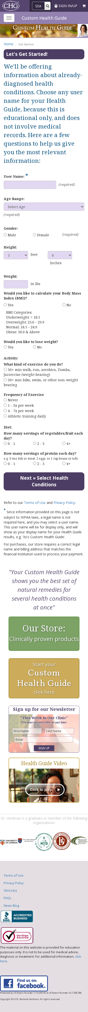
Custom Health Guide (44, 18)
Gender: (11, 228)
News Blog (11, 905)
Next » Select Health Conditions (44, 481)
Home (8, 44)
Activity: (11, 358)
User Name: (16, 175)
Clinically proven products (44, 632)
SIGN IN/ (67, 5)
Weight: (10, 276)
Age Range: (14, 198)
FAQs (7, 898)
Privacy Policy (64, 502)
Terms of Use (35, 502)
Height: (10, 247)
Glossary (10, 890)
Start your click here (44, 678)
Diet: (8, 427)
